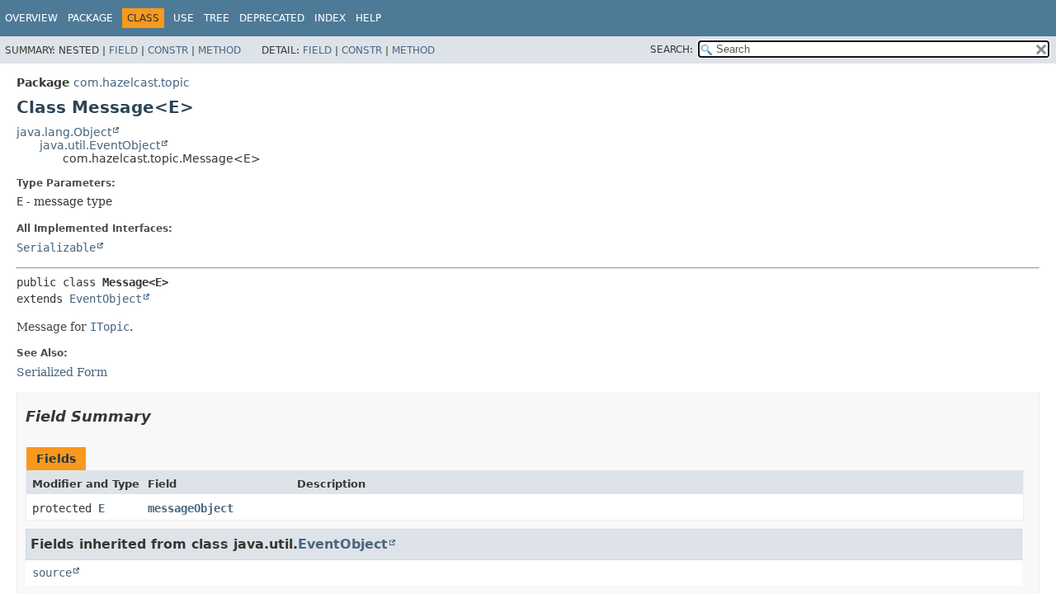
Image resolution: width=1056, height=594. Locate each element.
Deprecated (271, 18)
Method (219, 50)
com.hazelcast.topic (131, 82)
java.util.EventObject (100, 145)
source (52, 572)
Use (183, 18)
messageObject (190, 508)
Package (90, 18)
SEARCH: (671, 49)
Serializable (56, 247)
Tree (216, 18)
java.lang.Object (63, 132)
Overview (31, 18)
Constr (168, 50)
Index (330, 18)
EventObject (105, 298)
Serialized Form (61, 372)
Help (368, 18)
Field (123, 50)
